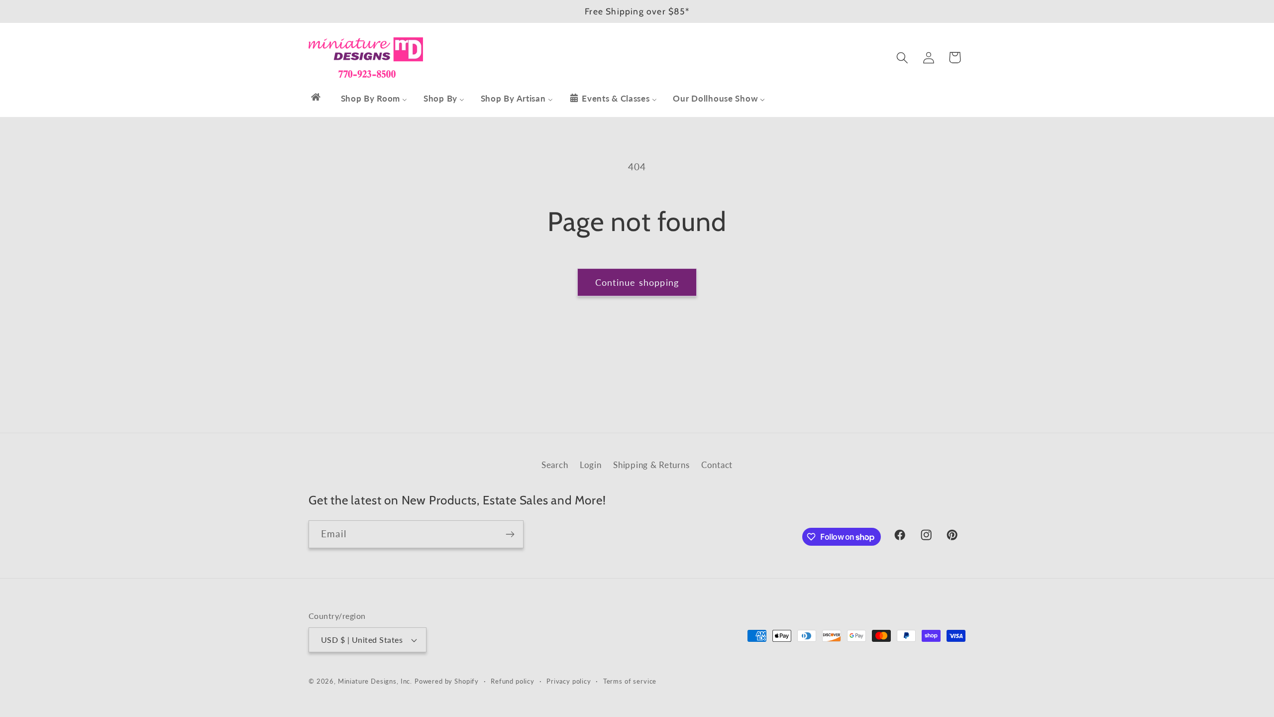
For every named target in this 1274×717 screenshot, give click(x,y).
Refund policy (512, 681)
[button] (902, 57)
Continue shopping (637, 282)
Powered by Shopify (447, 681)
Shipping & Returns (651, 465)
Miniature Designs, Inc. (375, 681)
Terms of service (629, 681)
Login (591, 465)
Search (554, 465)
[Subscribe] (510, 534)
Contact (717, 465)
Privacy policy (568, 681)
